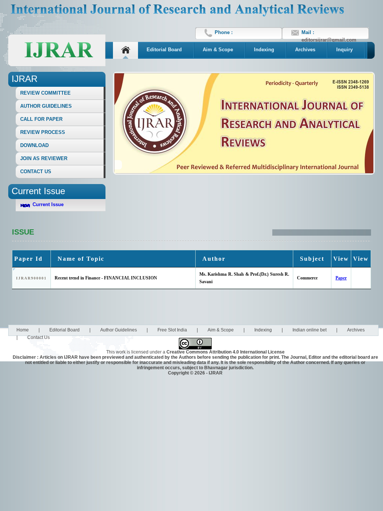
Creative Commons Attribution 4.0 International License (225, 352)
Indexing (264, 49)
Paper (341, 278)
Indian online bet (309, 330)
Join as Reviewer (43, 158)
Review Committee (45, 93)
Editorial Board (164, 49)
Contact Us (35, 171)
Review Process (42, 132)
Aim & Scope (218, 49)
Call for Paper (41, 119)
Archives (305, 49)
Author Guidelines (46, 106)
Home (22, 330)
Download (34, 145)
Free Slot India (172, 330)
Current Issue (48, 204)
